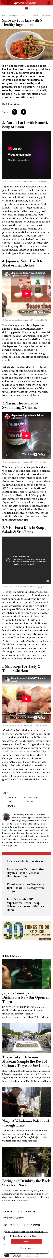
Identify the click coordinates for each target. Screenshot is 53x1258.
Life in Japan (32, 1225)
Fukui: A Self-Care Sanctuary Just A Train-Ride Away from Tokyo (25, 888)
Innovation (10, 1225)
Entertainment (13, 1218)
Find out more (26, 1248)
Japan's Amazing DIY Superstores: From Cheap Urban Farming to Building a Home (25, 905)
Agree (26, 1241)
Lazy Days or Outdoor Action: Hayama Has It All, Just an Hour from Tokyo (26, 873)
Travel (8, 1211)
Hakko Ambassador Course (18, 751)
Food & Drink (27, 1211)
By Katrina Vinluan (11, 103)
